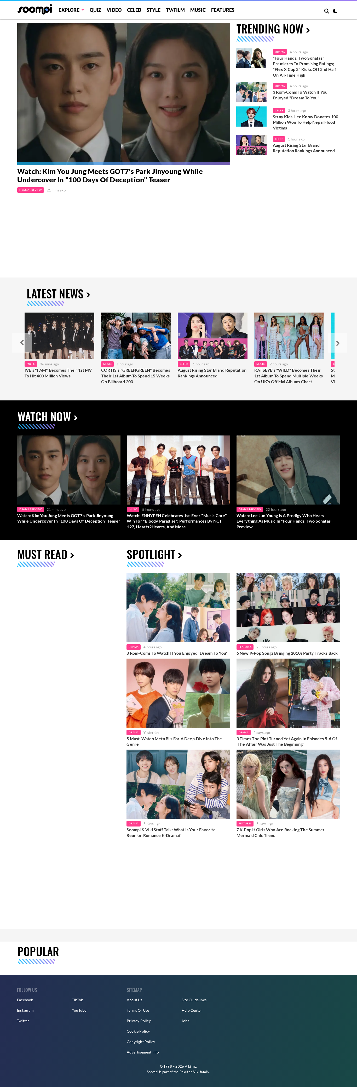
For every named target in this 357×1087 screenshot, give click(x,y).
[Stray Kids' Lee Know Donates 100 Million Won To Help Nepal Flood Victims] (251, 116)
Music (198, 10)
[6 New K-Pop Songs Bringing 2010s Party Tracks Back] (288, 607)
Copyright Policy (141, 1041)
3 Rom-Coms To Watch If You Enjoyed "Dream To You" (300, 94)
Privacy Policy (139, 1020)
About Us (134, 1000)
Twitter (23, 1020)
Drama (280, 51)
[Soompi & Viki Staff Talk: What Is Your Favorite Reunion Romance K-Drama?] (178, 784)
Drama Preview (30, 189)
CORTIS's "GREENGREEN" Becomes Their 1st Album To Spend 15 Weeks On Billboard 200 (135, 375)
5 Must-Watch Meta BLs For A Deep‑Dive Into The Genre (174, 741)
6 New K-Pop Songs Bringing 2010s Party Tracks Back (287, 652)
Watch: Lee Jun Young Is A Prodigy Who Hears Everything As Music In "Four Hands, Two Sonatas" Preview (285, 521)
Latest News (55, 293)
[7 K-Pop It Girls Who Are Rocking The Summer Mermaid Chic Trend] (288, 784)
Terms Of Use (138, 1010)
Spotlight (151, 554)
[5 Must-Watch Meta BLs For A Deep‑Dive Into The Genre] (178, 693)
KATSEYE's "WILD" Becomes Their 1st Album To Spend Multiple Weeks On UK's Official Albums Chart (288, 375)
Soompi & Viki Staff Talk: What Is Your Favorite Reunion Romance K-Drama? (170, 832)
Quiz (95, 10)
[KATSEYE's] (289, 336)
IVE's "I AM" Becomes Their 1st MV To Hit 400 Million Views (58, 372)
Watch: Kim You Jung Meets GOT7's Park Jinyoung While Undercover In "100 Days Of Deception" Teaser (110, 175)
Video (114, 10)
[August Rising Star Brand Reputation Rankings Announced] (251, 145)
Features (223, 10)
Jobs (185, 1020)
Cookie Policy (138, 1031)
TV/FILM (175, 10)
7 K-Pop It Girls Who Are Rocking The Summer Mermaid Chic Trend (281, 832)
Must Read (42, 554)
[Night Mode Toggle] (335, 11)
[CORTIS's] (136, 336)
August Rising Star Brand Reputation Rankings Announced (304, 148)
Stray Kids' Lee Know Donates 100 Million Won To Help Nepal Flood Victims (305, 122)
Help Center (192, 1010)
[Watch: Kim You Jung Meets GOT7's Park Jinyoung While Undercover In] (123, 94)
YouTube (79, 1010)
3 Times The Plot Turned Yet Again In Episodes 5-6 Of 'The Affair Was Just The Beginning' (287, 741)
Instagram (25, 1010)
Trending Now (270, 28)
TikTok (77, 1000)
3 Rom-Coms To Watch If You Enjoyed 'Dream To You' (176, 652)
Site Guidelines (194, 1000)
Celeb (134, 10)
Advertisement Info (143, 1052)
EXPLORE (69, 10)
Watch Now (44, 416)
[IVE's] (59, 336)
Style (153, 10)
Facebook (25, 1000)
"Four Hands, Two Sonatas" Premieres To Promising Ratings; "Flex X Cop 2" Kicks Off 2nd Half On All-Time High (304, 66)
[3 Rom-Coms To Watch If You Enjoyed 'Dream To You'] (251, 92)
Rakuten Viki (189, 1072)
